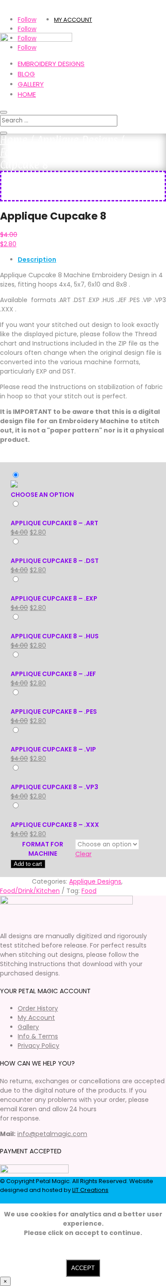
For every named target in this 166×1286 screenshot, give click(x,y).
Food (89, 890)
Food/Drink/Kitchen (44, 152)
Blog (26, 74)
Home (27, 94)
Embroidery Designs (51, 63)
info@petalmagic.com (52, 1133)
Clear (83, 853)
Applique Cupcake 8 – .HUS (55, 636)
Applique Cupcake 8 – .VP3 (54, 787)
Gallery (31, 84)
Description (37, 259)
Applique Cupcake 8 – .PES (54, 711)
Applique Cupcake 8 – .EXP (54, 598)
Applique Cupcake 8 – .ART (54, 523)
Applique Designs (77, 140)
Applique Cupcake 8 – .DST (55, 560)
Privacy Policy (38, 1045)
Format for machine (42, 849)
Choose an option (42, 494)
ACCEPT (83, 1268)
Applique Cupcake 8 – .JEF (53, 673)
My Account (36, 1017)
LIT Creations (90, 1190)
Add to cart (28, 864)
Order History (38, 1008)
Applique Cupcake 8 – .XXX (55, 824)
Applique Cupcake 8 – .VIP (53, 749)
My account (73, 20)
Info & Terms (38, 1036)
